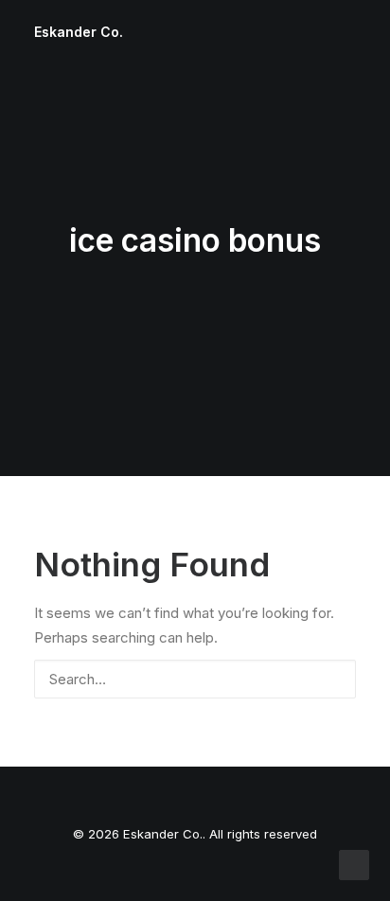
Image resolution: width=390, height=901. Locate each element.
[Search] (195, 679)
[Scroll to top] (354, 864)
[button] (331, 677)
